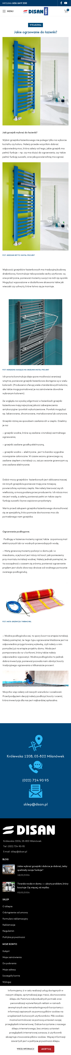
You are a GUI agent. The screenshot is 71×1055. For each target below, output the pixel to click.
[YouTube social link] (65, 3)
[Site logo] (35, 11)
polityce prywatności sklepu (44, 1041)
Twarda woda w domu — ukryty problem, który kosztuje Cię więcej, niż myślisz (42, 885)
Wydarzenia (35, 25)
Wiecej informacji (26, 1048)
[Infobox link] (35, 771)
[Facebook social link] (61, 3)
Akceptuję (46, 1049)
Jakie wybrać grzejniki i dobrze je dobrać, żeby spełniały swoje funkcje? (42, 867)
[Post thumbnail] (8, 870)
